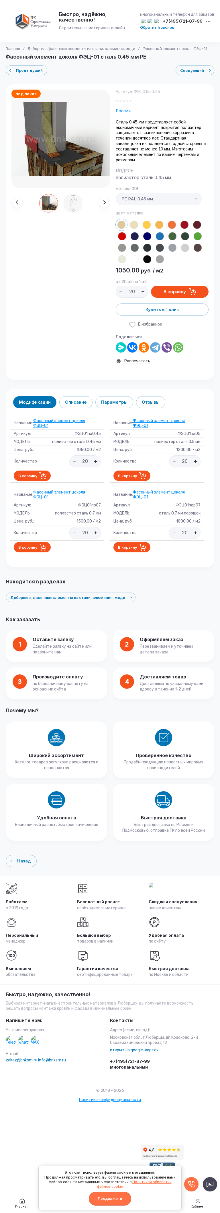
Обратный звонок (157, 27)
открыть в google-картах (134, 1050)
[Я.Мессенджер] (121, 347)
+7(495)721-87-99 (183, 21)
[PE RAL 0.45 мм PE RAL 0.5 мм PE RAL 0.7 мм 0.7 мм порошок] (159, 199)
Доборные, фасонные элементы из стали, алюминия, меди (81, 49)
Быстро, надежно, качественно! (48, 994)
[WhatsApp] (178, 347)
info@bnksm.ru (52, 1060)
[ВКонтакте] (132, 347)
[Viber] (167, 347)
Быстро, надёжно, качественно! (83, 17)
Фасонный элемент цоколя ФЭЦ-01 (59, 423)
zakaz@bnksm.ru (21, 1060)
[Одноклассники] (144, 347)
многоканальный (129, 1067)
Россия (123, 110)
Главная (13, 49)
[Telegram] (155, 347)
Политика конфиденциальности (110, 1099)
